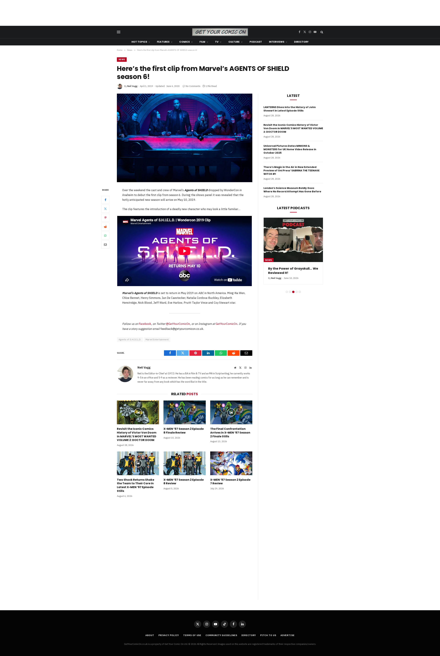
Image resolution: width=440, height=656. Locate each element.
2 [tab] (290, 292)
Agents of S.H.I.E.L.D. (130, 339)
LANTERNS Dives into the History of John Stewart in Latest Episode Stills (289, 108)
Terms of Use (192, 635)
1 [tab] (286, 292)
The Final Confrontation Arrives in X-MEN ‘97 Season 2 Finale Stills (230, 432)
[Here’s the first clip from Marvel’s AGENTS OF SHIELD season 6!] (184, 138)
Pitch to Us (268, 635)
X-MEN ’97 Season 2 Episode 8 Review (183, 482)
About (149, 635)
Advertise (287, 635)
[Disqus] (184, 552)
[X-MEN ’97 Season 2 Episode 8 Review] (184, 463)
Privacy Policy (168, 635)
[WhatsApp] (105, 235)
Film (202, 42)
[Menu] (118, 32)
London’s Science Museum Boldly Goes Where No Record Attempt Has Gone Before (292, 189)
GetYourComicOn (226, 324)
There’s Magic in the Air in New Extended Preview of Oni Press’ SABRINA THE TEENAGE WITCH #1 (291, 170)
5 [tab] (299, 292)
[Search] (321, 32)
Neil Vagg (132, 86)
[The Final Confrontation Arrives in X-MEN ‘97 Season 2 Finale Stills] (231, 412)
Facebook (145, 324)
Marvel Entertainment (157, 339)
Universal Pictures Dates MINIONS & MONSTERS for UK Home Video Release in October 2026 (289, 149)
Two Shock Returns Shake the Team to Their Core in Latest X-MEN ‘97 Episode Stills (135, 485)
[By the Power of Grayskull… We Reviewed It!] (293, 240)
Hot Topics (139, 42)
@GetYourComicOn (178, 324)
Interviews (276, 42)
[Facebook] (105, 200)
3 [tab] (293, 292)
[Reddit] (105, 226)
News (122, 59)
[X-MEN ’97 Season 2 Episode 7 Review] (231, 463)
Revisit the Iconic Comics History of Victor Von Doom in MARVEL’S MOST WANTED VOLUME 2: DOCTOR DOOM (136, 434)
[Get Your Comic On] (220, 32)
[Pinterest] (105, 217)
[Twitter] (105, 208)
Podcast (256, 42)
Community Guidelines (221, 635)
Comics (184, 42)
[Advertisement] (220, 13)
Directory (301, 42)
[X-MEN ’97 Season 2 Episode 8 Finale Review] (184, 412)
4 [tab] (296, 292)
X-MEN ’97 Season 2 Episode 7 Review (230, 482)
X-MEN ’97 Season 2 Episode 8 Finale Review (183, 431)
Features (163, 42)
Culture (234, 42)
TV (216, 42)
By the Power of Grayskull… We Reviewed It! (293, 270)
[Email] (105, 244)
